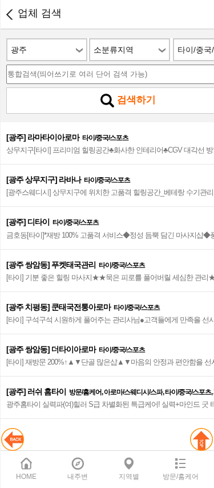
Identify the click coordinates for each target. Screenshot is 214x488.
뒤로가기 (9, 14)
